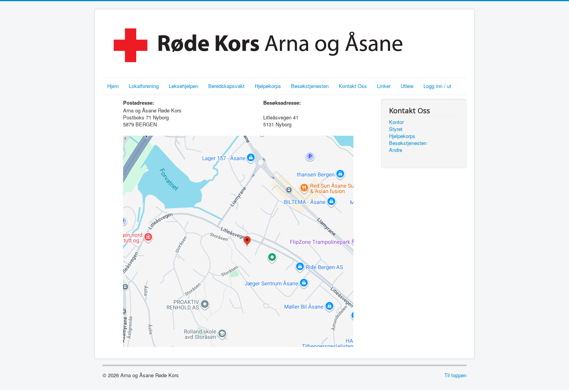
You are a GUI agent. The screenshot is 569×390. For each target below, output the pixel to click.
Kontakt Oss (353, 86)
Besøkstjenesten (310, 86)
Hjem (113, 86)
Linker (384, 86)
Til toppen (455, 375)
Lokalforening (144, 86)
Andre (395, 150)
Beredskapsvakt (226, 86)
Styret (396, 129)
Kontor (396, 122)
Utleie (407, 86)
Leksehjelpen (183, 86)
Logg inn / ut (437, 86)
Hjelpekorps (268, 86)
